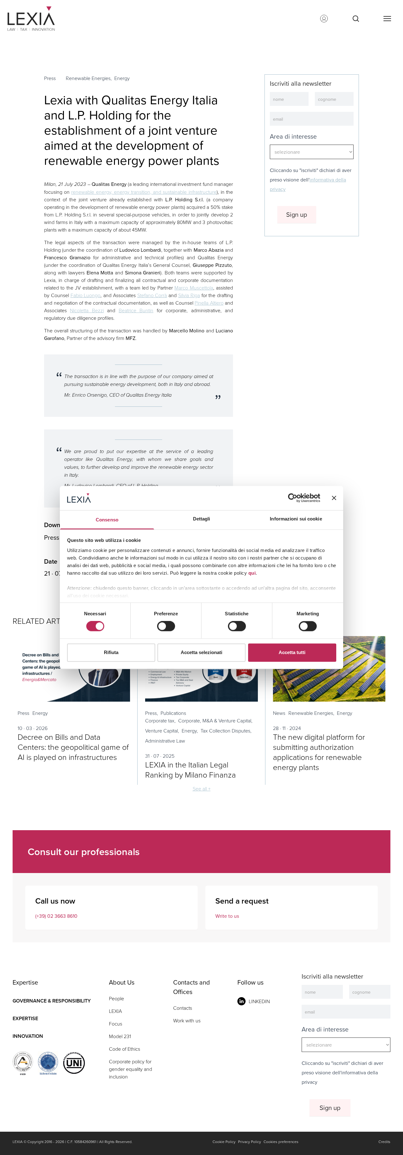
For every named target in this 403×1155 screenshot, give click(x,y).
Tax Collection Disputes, (226, 730)
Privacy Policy (249, 1141)
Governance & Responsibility (52, 1000)
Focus (115, 1023)
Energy (122, 78)
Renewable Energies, (89, 78)
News (279, 713)
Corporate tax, (160, 720)
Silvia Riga (189, 295)
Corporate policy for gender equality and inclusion (130, 1069)
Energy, (190, 730)
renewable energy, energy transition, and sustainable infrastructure (143, 191)
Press (50, 78)
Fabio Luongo (86, 295)
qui (252, 573)
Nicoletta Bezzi (87, 310)
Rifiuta (111, 652)
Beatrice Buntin (136, 310)
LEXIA (115, 1011)
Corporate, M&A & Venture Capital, (215, 720)
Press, (151, 713)
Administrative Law (165, 740)
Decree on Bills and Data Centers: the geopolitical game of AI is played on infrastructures (73, 746)
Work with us (187, 1020)
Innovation (28, 1036)
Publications (173, 713)
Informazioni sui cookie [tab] (296, 518)
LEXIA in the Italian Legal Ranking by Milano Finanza (190, 769)
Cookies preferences (281, 1141)
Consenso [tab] (107, 519)
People (116, 998)
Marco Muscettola (193, 287)
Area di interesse (293, 136)
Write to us (227, 915)
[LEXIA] (39, 18)
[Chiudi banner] (334, 498)
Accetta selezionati (201, 652)
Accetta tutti (292, 652)
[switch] (166, 626)
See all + (202, 788)
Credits (384, 1141)
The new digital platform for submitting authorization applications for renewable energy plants (319, 752)
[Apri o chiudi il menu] (387, 18)
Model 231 (120, 1036)
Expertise (25, 1018)
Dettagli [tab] (201, 518)
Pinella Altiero (209, 302)
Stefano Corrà (152, 295)
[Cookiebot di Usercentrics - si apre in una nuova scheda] (292, 498)
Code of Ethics (124, 1048)
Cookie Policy (224, 1141)
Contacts (182, 1007)
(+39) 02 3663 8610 (56, 915)
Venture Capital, (162, 730)
